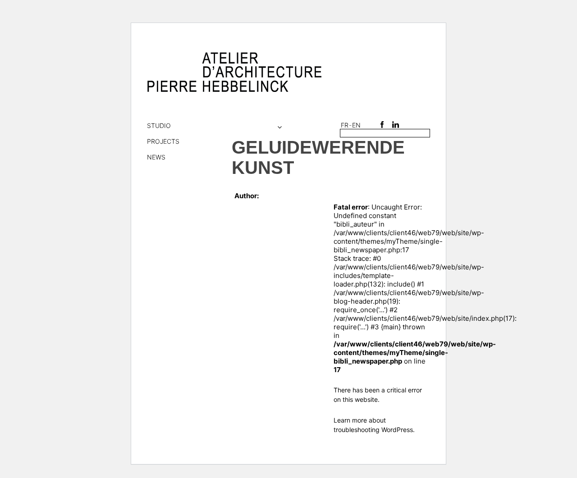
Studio (159, 125)
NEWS (156, 157)
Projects (163, 141)
